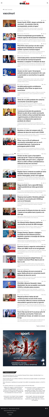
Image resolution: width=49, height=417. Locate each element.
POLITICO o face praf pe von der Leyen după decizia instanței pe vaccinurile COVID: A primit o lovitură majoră (30, 47)
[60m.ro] (24, 3)
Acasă (5, 9)
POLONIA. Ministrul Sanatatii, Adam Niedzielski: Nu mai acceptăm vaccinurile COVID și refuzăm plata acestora (31, 285)
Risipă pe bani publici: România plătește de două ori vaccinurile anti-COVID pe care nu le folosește (30, 199)
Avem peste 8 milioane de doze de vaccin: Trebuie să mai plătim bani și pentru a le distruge (31, 212)
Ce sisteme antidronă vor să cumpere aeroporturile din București (18, 385)
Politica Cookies (10, 412)
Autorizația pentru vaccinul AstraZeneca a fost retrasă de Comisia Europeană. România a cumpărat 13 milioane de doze (31, 59)
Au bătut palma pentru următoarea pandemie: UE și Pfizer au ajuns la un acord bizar (29, 88)
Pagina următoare (40, 326)
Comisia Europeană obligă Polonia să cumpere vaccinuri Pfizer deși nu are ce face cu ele (30, 260)
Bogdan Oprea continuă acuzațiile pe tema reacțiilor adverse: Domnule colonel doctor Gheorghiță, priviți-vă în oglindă (31, 173)
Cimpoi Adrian (20, 20)
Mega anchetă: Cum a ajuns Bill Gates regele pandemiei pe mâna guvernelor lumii (30, 187)
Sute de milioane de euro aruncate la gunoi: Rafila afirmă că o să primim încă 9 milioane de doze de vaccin (31, 273)
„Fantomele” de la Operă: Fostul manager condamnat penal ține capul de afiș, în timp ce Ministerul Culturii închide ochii (13, 398)
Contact (10, 414)
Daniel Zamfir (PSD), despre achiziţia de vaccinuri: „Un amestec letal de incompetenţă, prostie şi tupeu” (30, 24)
